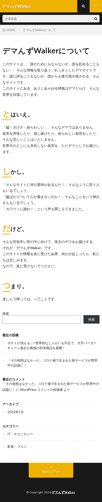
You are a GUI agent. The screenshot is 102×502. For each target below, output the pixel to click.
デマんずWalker (63, 492)
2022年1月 (15, 412)
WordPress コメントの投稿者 (41, 390)
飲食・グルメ (17, 446)
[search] (96, 18)
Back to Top (51, 471)
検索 (5, 313)
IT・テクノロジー (20, 434)
